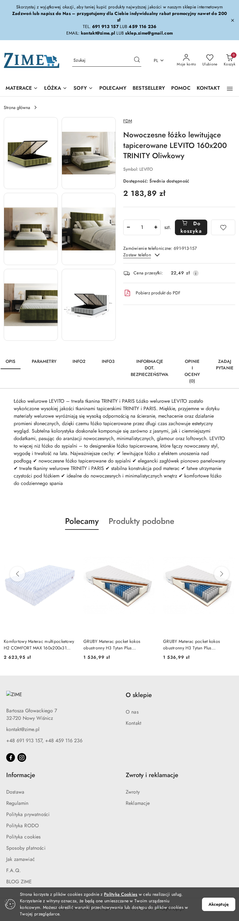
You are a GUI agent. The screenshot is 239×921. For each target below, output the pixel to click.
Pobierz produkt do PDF (158, 293)
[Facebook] (10, 757)
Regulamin (17, 803)
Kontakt (133, 723)
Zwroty (133, 791)
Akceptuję (219, 904)
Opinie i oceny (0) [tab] (192, 371)
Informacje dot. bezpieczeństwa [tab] (149, 367)
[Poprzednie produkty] (17, 574)
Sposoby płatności (25, 848)
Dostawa (15, 791)
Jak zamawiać (20, 859)
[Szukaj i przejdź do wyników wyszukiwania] (137, 60)
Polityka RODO (22, 825)
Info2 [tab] (79, 361)
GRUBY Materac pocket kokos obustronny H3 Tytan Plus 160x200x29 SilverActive (191, 644)
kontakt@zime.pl (23, 729)
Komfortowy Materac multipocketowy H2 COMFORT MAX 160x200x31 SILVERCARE (39, 644)
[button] (229, 88)
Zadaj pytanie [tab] (224, 364)
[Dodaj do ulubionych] (223, 227)
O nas (132, 711)
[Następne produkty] (221, 574)
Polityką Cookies (120, 894)
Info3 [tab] (108, 361)
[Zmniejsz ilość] (128, 227)
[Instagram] (21, 757)
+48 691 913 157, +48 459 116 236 (44, 740)
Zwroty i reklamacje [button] (152, 775)
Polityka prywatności (27, 814)
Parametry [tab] (44, 361)
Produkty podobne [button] (141, 521)
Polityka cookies (23, 836)
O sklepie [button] (139, 695)
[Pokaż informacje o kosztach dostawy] (195, 273)
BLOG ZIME (19, 881)
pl (156, 60)
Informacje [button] (20, 775)
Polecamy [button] (82, 521)
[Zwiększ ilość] (155, 227)
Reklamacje (138, 803)
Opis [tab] (11, 361)
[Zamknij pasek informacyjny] (232, 20)
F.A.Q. (13, 870)
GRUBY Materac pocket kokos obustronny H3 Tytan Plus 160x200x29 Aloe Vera (111, 644)
